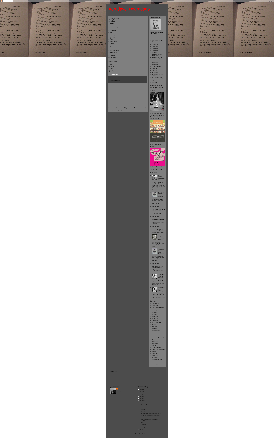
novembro (143, 407)
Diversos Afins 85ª (156, 48)
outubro (143, 409)
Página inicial (128, 108)
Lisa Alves (154, 339)
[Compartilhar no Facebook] (116, 74)
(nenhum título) (155, 206)
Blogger (143, 433)
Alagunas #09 (155, 44)
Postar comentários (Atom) (117, 110)
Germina (154, 60)
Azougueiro (154, 312)
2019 (141, 389)
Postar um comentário (115, 80)
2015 (141, 398)
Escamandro (154, 52)
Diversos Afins (155, 320)
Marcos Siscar (155, 343)
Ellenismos (154, 326)
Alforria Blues (155, 305)
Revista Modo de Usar (157, 359)
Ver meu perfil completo (121, 391)
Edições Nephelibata (156, 322)
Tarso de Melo (155, 365)
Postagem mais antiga (140, 108)
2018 (141, 391)
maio (142, 411)
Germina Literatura (156, 332)
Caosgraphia (154, 314)
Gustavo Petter (121, 389)
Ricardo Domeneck (156, 361)
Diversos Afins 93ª (156, 50)
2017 (141, 394)
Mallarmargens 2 (155, 64)
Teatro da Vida (155, 82)
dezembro (143, 404)
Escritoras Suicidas (156, 330)
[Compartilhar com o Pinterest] (117, 74)
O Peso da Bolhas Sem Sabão (158, 349)
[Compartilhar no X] (114, 74)
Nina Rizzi (154, 345)
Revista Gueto (155, 72)
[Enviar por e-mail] (112, 74)
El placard (154, 324)
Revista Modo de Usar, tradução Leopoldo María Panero (157, 79)
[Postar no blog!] (113, 74)
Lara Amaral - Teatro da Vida (158, 337)
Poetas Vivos (154, 70)
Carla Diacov (155, 316)
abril (142, 427)
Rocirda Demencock (156, 363)
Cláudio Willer (155, 318)
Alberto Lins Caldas (156, 303)
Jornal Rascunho (155, 334)
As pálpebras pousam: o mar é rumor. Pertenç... (151, 413)
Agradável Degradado (129, 9)
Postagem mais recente (115, 108)
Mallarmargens (155, 62)
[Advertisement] (127, 95)
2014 (141, 400)
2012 (141, 429)
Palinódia (154, 351)
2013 (141, 403)
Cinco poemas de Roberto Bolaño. (161, 194)
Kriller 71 (154, 336)
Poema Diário (155, 68)
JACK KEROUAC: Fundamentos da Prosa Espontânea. (161, 178)
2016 (141, 396)
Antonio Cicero (155, 310)
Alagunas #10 (155, 46)
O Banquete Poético (156, 66)
